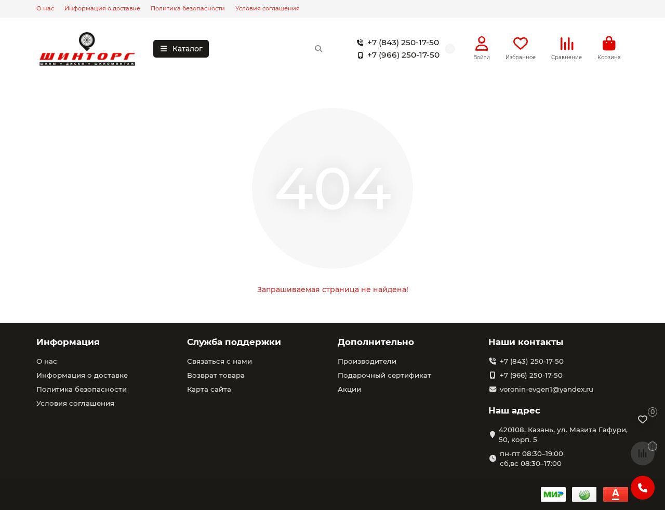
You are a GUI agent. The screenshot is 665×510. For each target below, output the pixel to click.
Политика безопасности (188, 8)
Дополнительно (376, 342)
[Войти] (481, 43)
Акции (349, 389)
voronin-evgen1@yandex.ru (546, 389)
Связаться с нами (219, 361)
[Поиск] (318, 48)
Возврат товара (216, 375)
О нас (45, 8)
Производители (367, 361)
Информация (68, 342)
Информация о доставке (102, 8)
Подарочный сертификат (384, 375)
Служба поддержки (234, 342)
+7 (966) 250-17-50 (403, 55)
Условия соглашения (267, 8)
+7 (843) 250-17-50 (403, 42)
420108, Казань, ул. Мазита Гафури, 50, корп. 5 (563, 434)
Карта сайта (209, 389)
